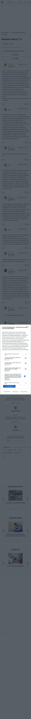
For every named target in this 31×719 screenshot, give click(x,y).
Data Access (15, 391)
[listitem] (15, 354)
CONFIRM (9, 386)
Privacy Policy (24, 391)
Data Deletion (7, 391)
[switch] (25, 358)
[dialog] (15, 359)
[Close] (28, 327)
